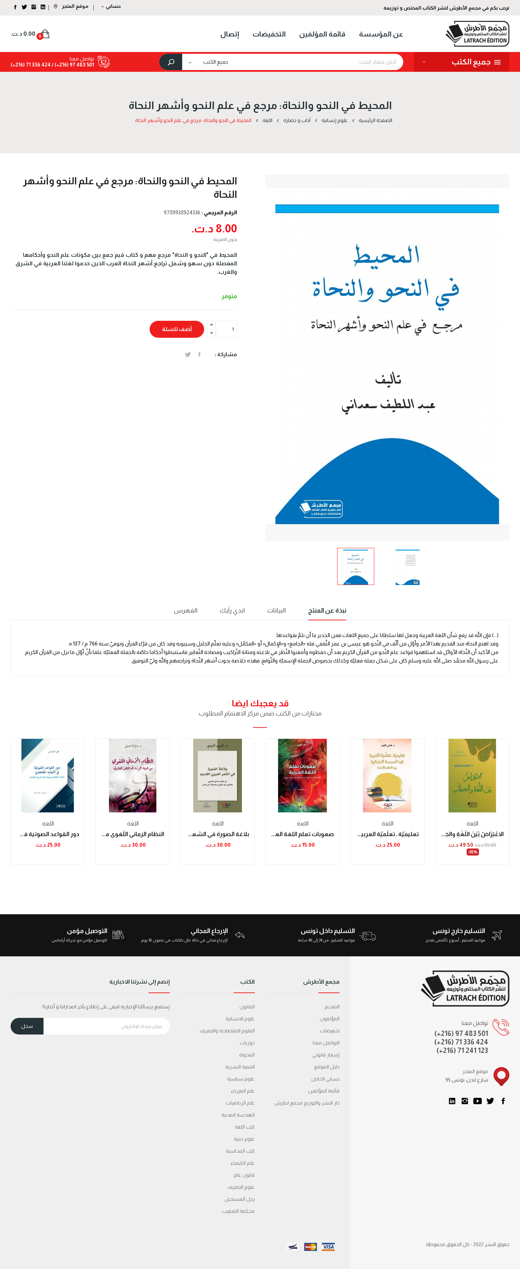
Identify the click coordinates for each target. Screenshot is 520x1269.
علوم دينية (244, 1139)
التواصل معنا (326, 1042)
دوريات (247, 1042)
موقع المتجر (74, 6)
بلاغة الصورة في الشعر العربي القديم (217, 834)
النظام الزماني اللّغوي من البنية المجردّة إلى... (132, 834)
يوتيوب (477, 1101)
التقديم (332, 1006)
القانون (247, 1006)
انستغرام (464, 1101)
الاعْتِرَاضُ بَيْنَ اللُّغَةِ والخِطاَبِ (472, 834)
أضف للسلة (177, 329)
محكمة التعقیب (238, 1211)
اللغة (48, 823)
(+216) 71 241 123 (462, 1050)
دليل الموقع (327, 1067)
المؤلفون (330, 1018)
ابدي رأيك (232, 610)
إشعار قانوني (326, 1055)
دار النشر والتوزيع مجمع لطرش (307, 1103)
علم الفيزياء (243, 1091)
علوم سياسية (241, 1079)
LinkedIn (452, 1101)
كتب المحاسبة (240, 1151)
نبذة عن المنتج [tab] (327, 610)
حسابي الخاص (325, 1079)
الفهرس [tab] (185, 610)
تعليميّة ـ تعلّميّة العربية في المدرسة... (387, 834)
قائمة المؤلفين (324, 1091)
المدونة (247, 1055)
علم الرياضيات (240, 1103)
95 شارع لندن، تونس (466, 1080)
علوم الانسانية (240, 1018)
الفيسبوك (503, 1101)
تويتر (490, 1101)
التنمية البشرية (240, 1067)
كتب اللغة (245, 1127)
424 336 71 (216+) (31, 65)
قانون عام (244, 1175)
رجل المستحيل (240, 1199)
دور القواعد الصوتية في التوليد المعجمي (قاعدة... (47, 834)
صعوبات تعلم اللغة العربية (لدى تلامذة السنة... (302, 834)
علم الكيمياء (243, 1163)
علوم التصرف (241, 1187)
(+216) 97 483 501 (461, 1033)
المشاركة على (199, 354)
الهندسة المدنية (238, 1115)
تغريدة (188, 354)
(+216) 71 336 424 (461, 1042)
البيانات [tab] (276, 610)
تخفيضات (330, 1030)
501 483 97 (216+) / (72, 65)
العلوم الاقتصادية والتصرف (227, 1030)
